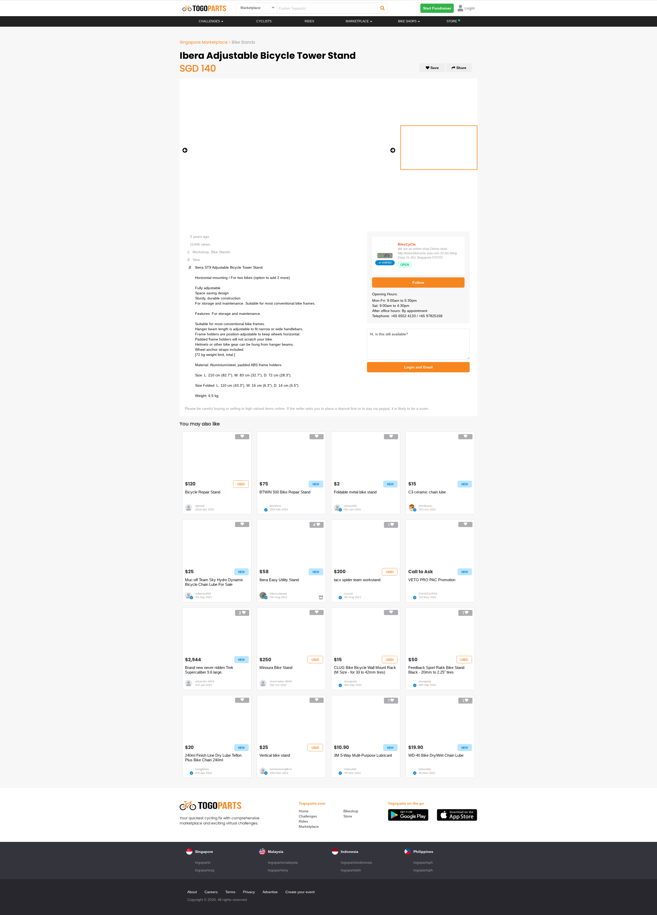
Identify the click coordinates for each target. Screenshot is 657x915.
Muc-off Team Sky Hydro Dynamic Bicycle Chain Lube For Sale (214, 582)
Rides (309, 21)
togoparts (202, 862)
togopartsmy (278, 870)
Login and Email (418, 367)
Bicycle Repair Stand (202, 492)
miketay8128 (203, 594)
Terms (230, 892)
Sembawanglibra (281, 769)
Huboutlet (350, 769)
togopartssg (204, 870)
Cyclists (264, 21)
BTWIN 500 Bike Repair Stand (284, 492)
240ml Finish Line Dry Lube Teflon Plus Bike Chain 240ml (213, 757)
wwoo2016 (350, 506)
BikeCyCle (407, 244)
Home (303, 811)
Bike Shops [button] (407, 21)
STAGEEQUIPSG (428, 594)
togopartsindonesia (356, 862)
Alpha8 (199, 506)
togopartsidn (351, 870)
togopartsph (423, 862)
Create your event (300, 892)
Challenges (210, 21)
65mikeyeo (425, 506)
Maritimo (275, 506)
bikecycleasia (278, 594)
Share (460, 68)
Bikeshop (350, 811)
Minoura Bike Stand (275, 667)
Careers (211, 892)
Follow (418, 282)
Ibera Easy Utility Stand (279, 580)
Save (434, 68)
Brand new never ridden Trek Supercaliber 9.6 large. (209, 669)
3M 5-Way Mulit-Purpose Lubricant (363, 755)
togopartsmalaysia (283, 862)
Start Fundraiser (437, 8)
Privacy (249, 892)
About (192, 892)
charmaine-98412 (281, 681)
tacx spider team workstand (357, 580)
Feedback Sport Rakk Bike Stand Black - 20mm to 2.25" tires (436, 669)
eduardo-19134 (204, 681)
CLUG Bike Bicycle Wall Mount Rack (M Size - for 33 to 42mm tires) (365, 669)
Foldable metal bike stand (355, 492)
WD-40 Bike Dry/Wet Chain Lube (435, 755)
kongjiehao (202, 769)
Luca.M (348, 594)
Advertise (270, 892)
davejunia (350, 681)
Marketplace (309, 826)
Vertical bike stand (274, 755)
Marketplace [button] (358, 21)
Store (347, 816)
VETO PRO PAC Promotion (431, 580)
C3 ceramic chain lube (427, 492)
